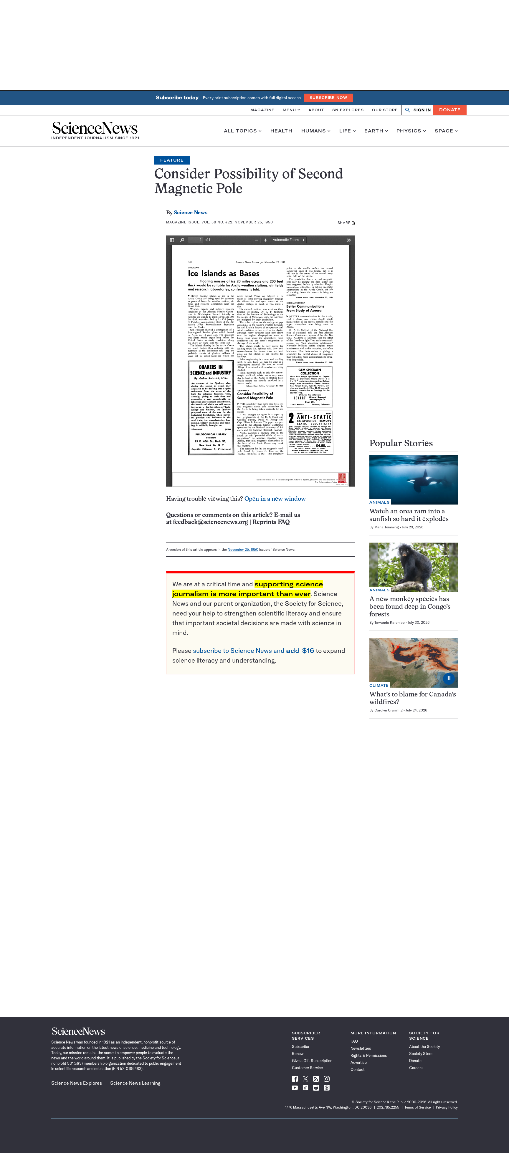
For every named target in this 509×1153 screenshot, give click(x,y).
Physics (409, 131)
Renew (297, 1053)
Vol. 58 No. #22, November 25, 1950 (237, 222)
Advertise (359, 1062)
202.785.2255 (388, 1107)
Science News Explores (76, 1083)
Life (345, 131)
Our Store (385, 109)
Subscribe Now (328, 97)
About (316, 109)
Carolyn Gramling (388, 710)
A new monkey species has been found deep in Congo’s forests (409, 607)
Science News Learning (135, 1083)
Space (444, 131)
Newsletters (361, 1048)
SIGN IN (422, 110)
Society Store (420, 1053)
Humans (313, 131)
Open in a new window (275, 499)
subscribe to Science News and (253, 650)
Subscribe (300, 1046)
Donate (450, 109)
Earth (374, 131)
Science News (190, 212)
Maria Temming (386, 527)
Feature (172, 160)
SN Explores (348, 109)
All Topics (240, 131)
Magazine (262, 109)
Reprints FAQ (271, 522)
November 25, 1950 (243, 549)
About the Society (424, 1046)
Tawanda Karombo (389, 622)
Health (281, 131)
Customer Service (307, 1067)
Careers (416, 1067)
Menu (289, 109)
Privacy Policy (447, 1107)
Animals (379, 502)
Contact (358, 1069)
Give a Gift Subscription (312, 1060)
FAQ (354, 1041)
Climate (379, 685)
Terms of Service (417, 1107)
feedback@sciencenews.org (210, 522)
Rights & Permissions (369, 1055)
